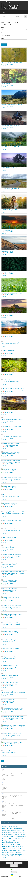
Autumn (11, 826)
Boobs (21, 828)
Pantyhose (4, 844)
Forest (21, 834)
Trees (16, 852)
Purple (23, 844)
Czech (12, 832)
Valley (3, 855)
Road (17, 846)
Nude (15, 842)
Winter (12, 855)
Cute (6, 832)
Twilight (20, 852)
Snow (21, 848)
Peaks (9, 844)
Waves (9, 855)
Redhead (6, 846)
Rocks (19, 846)
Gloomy (20, 836)
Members (14, 865)
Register (9, 2)
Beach (17, 826)
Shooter (8, 848)
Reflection (10, 846)
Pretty (19, 844)
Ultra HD (17, 854)
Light (6, 841)
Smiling (18, 848)
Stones (14, 850)
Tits (10, 852)
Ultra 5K (12, 854)
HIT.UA (12, 871)
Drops (23, 832)
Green (3, 838)
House (13, 838)
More (13, 818)
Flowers (15, 834)
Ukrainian (4, 854)
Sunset (23, 850)
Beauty (12, 828)
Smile (15, 848)
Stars (11, 850)
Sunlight (18, 850)
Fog (18, 834)
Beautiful (5, 828)
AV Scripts (24, 876)
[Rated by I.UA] (14, 869)
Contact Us (9, 863)
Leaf (21, 838)
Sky (13, 848)
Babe (14, 826)
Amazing (4, 826)
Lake (19, 838)
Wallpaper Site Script (13, 876)
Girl (13, 836)
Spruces (8, 850)
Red (3, 846)
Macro (16, 841)
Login (3, 2)
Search (2, 38)
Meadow (20, 841)
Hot (10, 838)
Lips (13, 841)
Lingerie (9, 841)
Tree (13, 852)
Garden (10, 836)
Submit (4, 45)
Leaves (24, 838)
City (15, 830)
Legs (3, 841)
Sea (22, 846)
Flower (11, 834)
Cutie (9, 832)
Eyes (3, 834)
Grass (24, 836)
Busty (13, 830)
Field (9, 834)
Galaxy (3, 836)
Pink (15, 844)
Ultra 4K (9, 854)
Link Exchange (18, 863)
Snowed (4, 850)
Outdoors (18, 842)
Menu (3, 12)
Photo (12, 844)
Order (2, 27)
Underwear (21, 854)
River (14, 846)
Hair (7, 839)
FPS (24, 834)
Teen (7, 852)
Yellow (21, 855)
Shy (11, 848)
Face (6, 834)
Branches (4, 830)
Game (6, 836)
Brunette (9, 830)
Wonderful (17, 855)
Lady (16, 838)
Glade (17, 836)
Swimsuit (4, 852)
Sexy (4, 848)
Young (4, 857)
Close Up (19, 830)
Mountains (5, 842)
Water (6, 855)
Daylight (16, 832)
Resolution (3, 32)
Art (8, 826)
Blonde (17, 828)
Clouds (22, 830)
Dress (20, 832)
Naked (9, 842)
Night (12, 842)
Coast (3, 832)
